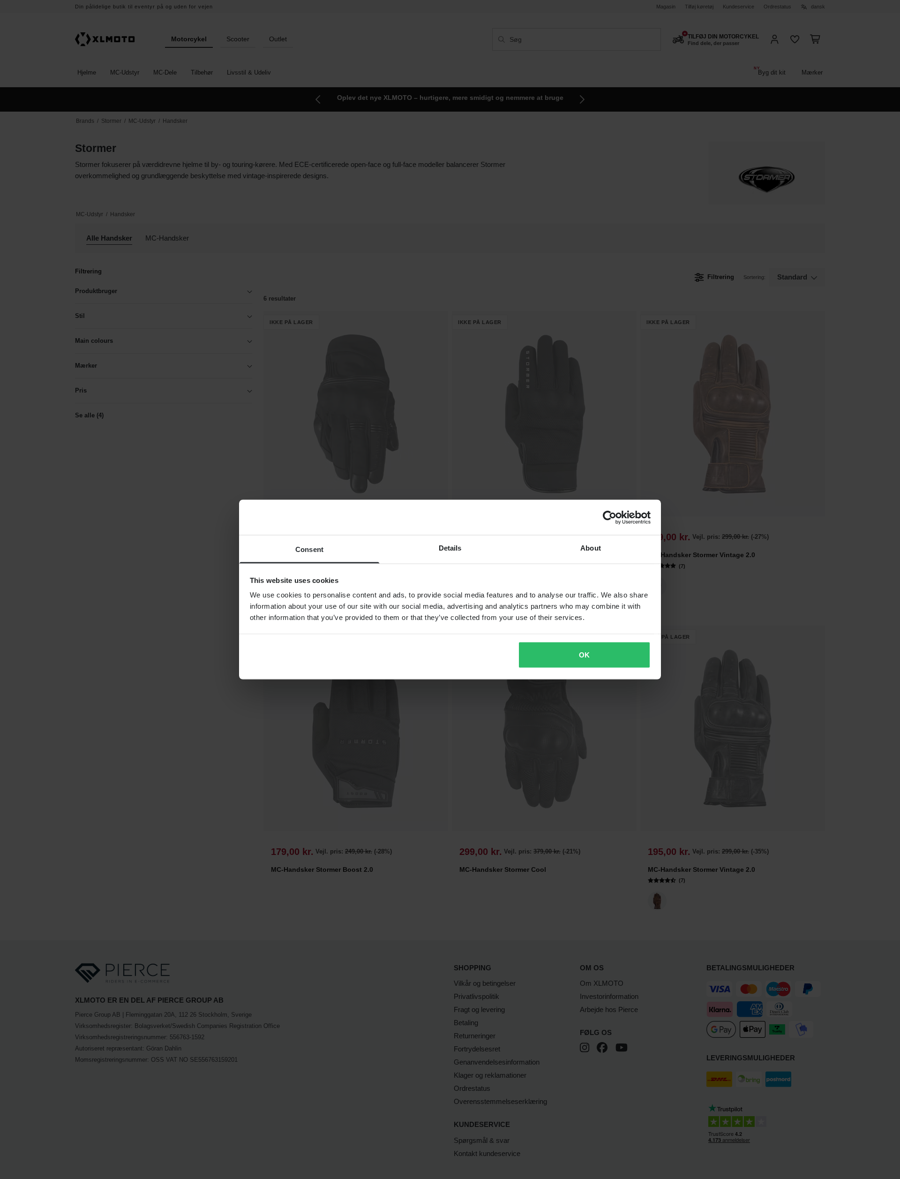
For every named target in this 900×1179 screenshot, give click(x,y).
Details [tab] (450, 548)
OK (584, 654)
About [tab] (590, 548)
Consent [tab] (309, 549)
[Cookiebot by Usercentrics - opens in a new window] (610, 517)
